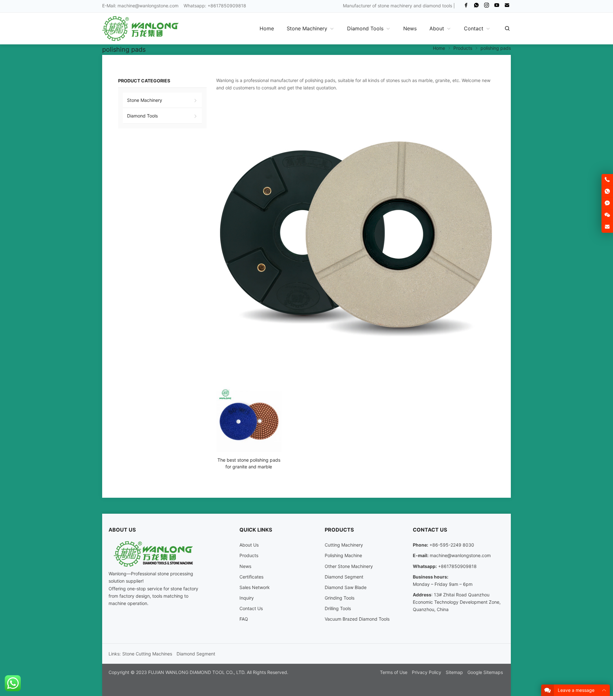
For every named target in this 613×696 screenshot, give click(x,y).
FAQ (243, 619)
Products (248, 555)
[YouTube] (497, 6)
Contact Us (251, 608)
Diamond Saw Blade (346, 587)
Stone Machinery (144, 100)
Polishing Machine (343, 555)
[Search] (507, 28)
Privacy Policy (426, 672)
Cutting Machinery (344, 545)
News (245, 566)
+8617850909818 (457, 566)
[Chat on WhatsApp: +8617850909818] (607, 191)
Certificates (251, 576)
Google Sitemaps (485, 672)
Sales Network (254, 587)
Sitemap (454, 672)
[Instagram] (486, 6)
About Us (249, 545)
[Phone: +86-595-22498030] (607, 179)
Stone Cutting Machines (147, 653)
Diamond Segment (344, 576)
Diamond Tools (142, 115)
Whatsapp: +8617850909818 (215, 5)
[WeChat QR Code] (607, 215)
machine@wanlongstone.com (147, 5)
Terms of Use (393, 672)
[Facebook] (466, 6)
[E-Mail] (507, 6)
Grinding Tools (339, 598)
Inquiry (246, 598)
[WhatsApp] (476, 6)
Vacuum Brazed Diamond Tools (357, 619)
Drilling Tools (338, 608)
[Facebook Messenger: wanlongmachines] (607, 203)
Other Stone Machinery (349, 566)
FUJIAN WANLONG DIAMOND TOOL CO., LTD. (197, 672)
